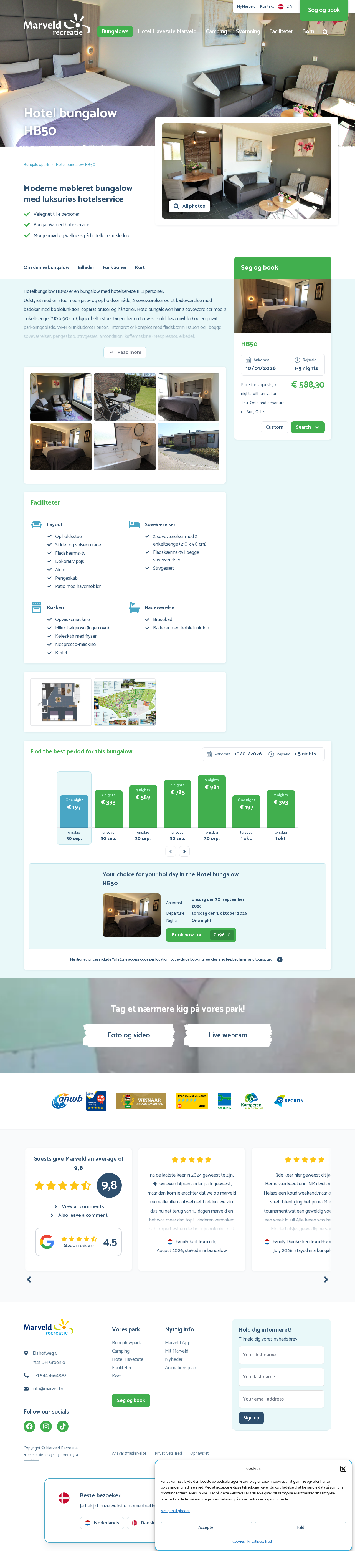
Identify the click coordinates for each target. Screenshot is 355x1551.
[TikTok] (63, 1426)
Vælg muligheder (175, 1511)
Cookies (238, 1542)
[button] (343, 1469)
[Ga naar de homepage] (57, 24)
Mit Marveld (176, 1351)
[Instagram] (46, 1426)
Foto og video (129, 1035)
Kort (140, 267)
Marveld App (178, 1343)
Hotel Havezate (127, 1359)
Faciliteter (281, 31)
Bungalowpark (36, 165)
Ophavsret (199, 1453)
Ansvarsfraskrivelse (129, 1453)
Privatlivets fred (259, 1542)
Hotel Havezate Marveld (167, 31)
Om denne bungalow (46, 267)
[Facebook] (29, 1426)
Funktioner (114, 267)
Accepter (206, 1527)
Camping (216, 31)
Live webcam (228, 1035)
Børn (308, 31)
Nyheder (173, 1359)
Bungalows (115, 31)
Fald (300, 1527)
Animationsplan (180, 1368)
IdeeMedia (31, 1459)
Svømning (248, 31)
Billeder (86, 267)
